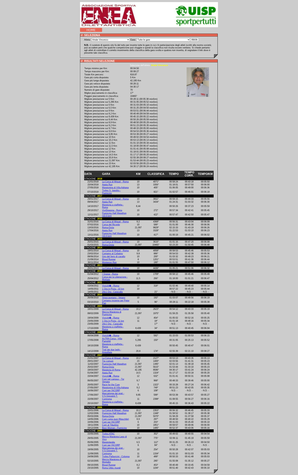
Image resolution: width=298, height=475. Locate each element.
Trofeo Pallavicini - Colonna (116, 456)
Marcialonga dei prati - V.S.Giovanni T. (113, 394)
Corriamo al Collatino (112, 253)
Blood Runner (109, 259)
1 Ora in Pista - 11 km (113, 321)
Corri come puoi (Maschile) (115, 419)
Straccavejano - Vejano (113, 297)
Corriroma (107, 399)
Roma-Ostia (108, 227)
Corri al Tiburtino (110, 425)
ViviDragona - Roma (112, 210)
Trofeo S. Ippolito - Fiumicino (111, 191)
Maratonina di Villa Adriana (115, 187)
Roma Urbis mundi (111, 468)
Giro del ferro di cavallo (113, 256)
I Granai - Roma (110, 274)
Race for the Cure (111, 384)
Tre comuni (107, 361)
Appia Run (107, 184)
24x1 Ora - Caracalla (112, 291)
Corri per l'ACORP (111, 390)
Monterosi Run (109, 262)
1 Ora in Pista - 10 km (113, 289)
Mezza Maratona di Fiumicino (111, 313)
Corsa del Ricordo (111, 224)
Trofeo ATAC (108, 433)
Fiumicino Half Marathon (114, 364)
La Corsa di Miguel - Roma (115, 181)
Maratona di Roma (111, 370)
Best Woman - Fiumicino (114, 428)
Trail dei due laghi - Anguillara (111, 351)
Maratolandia (108, 442)
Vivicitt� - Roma (110, 285)
